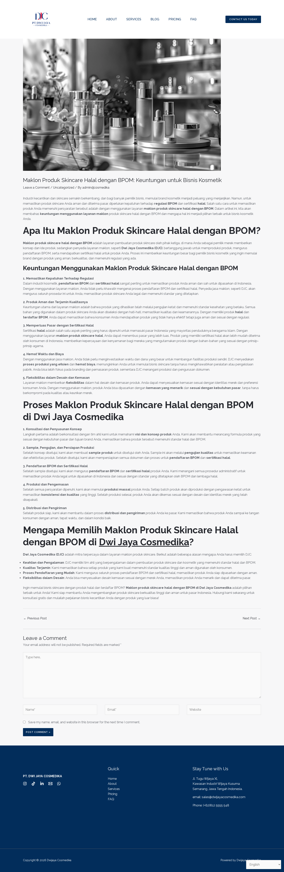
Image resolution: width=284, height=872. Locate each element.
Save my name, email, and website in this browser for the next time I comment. (84, 722)
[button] (243, 19)
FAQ (193, 19)
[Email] (50, 784)
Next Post (252, 618)
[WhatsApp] (59, 784)
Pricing (174, 19)
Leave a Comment (36, 187)
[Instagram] (25, 784)
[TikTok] (33, 784)
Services (133, 19)
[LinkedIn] (42, 784)
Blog (155, 19)
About (111, 19)
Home (92, 19)
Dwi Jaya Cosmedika (144, 542)
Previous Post (35, 618)
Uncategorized (63, 187)
